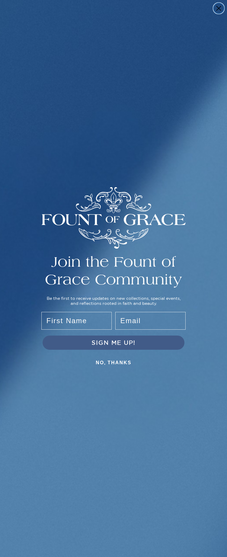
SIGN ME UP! (113, 342)
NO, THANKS (114, 362)
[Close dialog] (218, 8)
